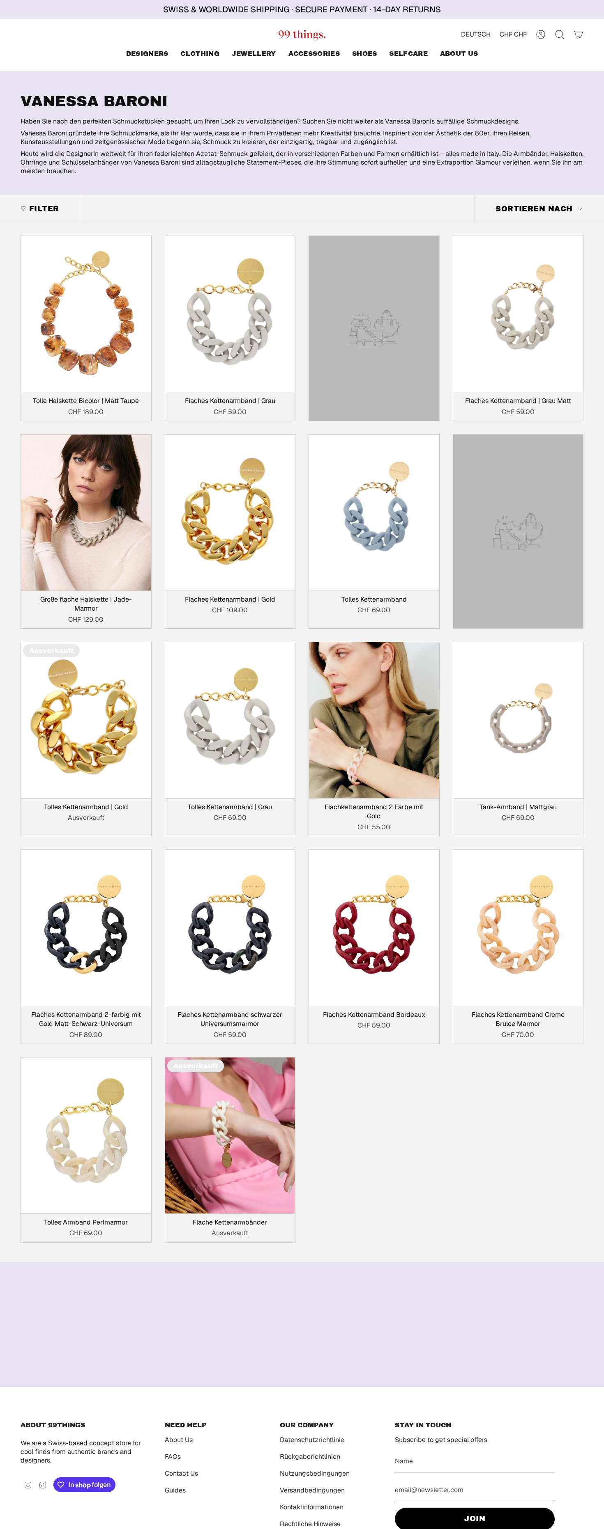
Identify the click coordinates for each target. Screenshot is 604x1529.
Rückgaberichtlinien (310, 1456)
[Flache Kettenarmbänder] (230, 1135)
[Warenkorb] (578, 34)
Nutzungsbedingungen (315, 1473)
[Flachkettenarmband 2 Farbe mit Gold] (374, 720)
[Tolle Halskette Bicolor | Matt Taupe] (86, 314)
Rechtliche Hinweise (310, 1524)
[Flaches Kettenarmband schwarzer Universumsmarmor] (230, 928)
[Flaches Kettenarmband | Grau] (230, 314)
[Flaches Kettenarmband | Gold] (230, 513)
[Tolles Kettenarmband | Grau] (230, 720)
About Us (179, 1439)
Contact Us (181, 1473)
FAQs (173, 1456)
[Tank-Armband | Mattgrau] (518, 720)
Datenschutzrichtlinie (312, 1439)
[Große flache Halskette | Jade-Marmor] (86, 513)
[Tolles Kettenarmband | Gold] (86, 720)
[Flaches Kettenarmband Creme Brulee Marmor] (518, 928)
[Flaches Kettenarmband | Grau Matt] (518, 314)
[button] (147, 54)
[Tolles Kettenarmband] (374, 513)
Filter (44, 209)
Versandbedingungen (312, 1490)
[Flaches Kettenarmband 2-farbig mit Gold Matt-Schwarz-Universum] (86, 928)
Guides (175, 1490)
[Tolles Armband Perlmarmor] (86, 1135)
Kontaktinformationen (311, 1507)
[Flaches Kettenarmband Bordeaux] (374, 928)
